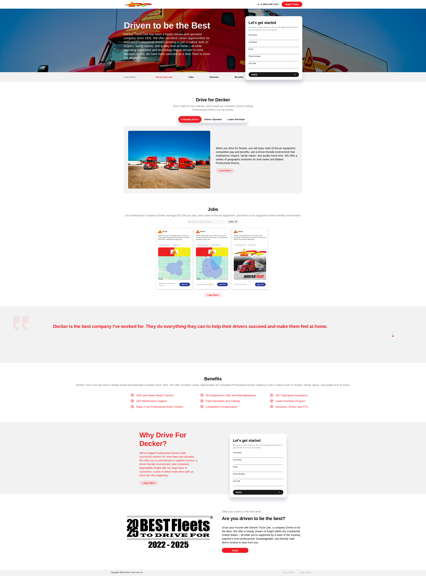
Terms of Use (305, 572)
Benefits (239, 77)
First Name (253, 35)
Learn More (225, 170)
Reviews (214, 77)
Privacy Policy (288, 572)
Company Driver (190, 119)
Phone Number (255, 56)
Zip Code (252, 63)
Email (251, 49)
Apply (254, 74)
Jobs (191, 77)
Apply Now (184, 284)
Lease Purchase (236, 119)
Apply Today (292, 4)
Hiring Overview (164, 77)
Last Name (253, 42)
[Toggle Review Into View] (393, 333)
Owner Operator (213, 119)
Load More (213, 295)
